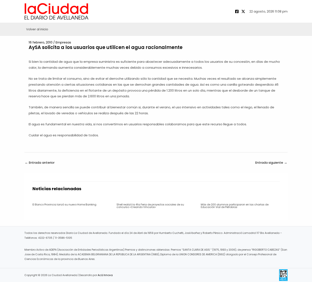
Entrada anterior (40, 162)
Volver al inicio (37, 29)
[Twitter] (243, 11)
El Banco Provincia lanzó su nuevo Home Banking (64, 204)
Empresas (63, 42)
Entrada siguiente (271, 162)
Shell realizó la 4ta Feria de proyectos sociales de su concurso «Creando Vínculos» (150, 206)
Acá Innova (105, 275)
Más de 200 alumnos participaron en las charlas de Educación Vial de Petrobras (234, 206)
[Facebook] (237, 11)
